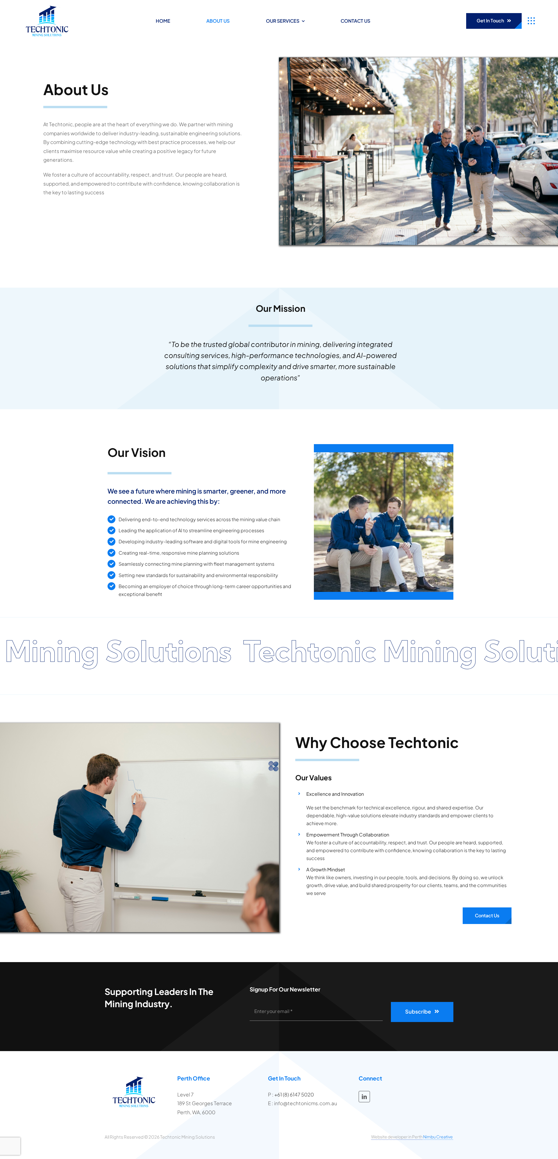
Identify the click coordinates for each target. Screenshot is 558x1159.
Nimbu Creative (438, 1136)
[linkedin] (364, 1096)
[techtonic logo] (47, 6)
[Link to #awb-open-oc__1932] (531, 20)
